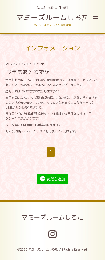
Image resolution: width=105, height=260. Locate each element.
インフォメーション (52, 48)
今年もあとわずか (28, 71)
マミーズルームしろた (52, 17)
